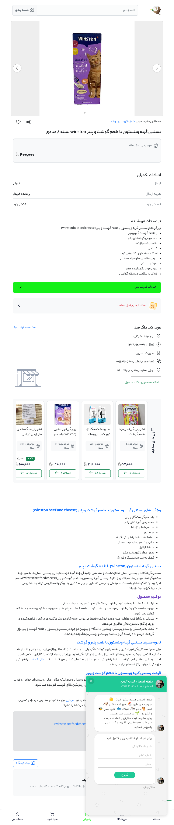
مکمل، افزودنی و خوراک (123, 122)
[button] (157, 68)
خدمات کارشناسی (145, 287)
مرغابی (70, 700)
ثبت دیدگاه (23, 763)
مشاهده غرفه (27, 327)
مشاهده (134, 473)
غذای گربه (38, 659)
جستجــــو (129, 10)
